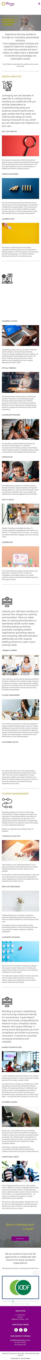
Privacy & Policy (14, 1358)
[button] (37, 1272)
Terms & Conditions (25, 1358)
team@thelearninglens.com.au (20, 1340)
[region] (20, 23)
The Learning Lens (11, 1353)
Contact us (20, 1238)
